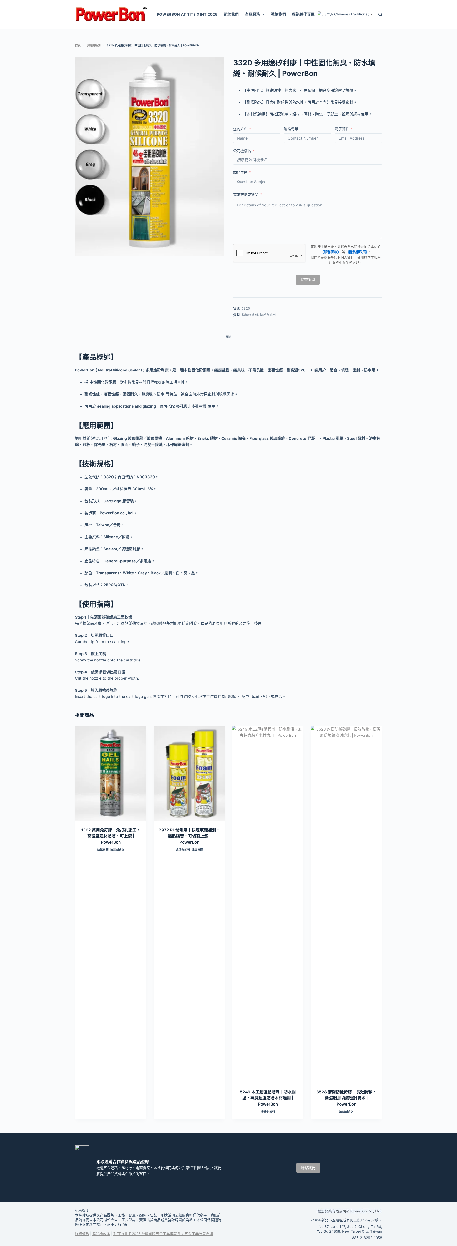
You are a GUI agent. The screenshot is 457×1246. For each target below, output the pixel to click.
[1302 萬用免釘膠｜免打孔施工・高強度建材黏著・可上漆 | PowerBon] (110, 773)
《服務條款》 (331, 252)
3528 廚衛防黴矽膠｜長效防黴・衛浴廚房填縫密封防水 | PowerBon (346, 1098)
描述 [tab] (228, 337)
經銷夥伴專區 (303, 14)
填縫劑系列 (250, 315)
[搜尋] (380, 14)
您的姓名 (240, 129)
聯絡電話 (291, 129)
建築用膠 (103, 850)
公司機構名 (242, 151)
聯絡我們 (278, 14)
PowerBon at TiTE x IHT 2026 (187, 14)
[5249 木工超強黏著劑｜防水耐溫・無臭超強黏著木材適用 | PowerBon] (267, 904)
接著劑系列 (268, 315)
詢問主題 (240, 172)
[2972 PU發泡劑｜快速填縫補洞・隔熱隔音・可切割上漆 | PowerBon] (189, 773)
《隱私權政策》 (357, 252)
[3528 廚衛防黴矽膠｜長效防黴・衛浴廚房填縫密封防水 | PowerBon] (346, 904)
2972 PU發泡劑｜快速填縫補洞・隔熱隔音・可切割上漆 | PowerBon (189, 836)
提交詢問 (308, 279)
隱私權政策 (101, 1233)
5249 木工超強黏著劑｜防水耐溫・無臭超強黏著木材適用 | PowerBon (268, 1098)
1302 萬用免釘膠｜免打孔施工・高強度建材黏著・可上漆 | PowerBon (110, 836)
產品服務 (252, 14)
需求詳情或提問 (245, 194)
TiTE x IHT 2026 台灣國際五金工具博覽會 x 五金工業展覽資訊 (163, 1233)
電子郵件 (342, 129)
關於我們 (231, 14)
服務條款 (82, 1233)
